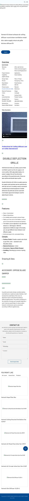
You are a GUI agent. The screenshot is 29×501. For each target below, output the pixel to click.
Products (18, 375)
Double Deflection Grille (7, 89)
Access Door (12, 375)
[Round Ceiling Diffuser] (6, 283)
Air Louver (4, 375)
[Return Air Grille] (8, 283)
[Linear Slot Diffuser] (7, 283)
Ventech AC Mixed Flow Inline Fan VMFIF (13, 444)
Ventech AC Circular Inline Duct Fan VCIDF (14, 466)
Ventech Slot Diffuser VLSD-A (10, 488)
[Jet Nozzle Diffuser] (5, 283)
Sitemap (17, 498)
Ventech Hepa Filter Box (8, 397)
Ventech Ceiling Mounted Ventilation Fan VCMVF (13, 420)
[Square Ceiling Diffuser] (3, 283)
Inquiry (5, 52)
